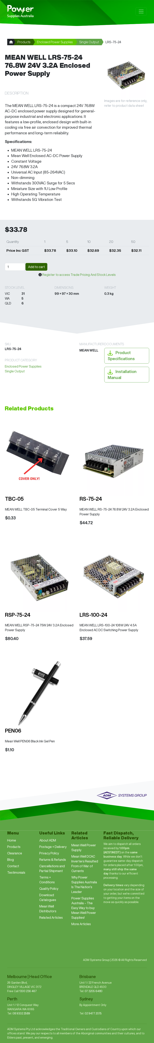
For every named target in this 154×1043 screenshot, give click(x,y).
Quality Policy (48, 888)
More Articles (81, 924)
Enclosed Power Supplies (55, 42)
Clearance (14, 853)
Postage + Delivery (53, 846)
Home (11, 840)
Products (23, 42)
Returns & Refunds (52, 859)
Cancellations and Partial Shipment (52, 868)
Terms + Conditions (47, 880)
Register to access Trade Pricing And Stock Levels (79, 274)
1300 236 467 (28, 991)
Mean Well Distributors (47, 909)
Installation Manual (122, 374)
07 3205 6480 (93, 991)
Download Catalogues (47, 897)
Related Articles (51, 917)
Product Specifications (121, 355)
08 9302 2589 (21, 1013)
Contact (13, 866)
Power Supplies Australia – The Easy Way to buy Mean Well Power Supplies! (83, 908)
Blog (10, 859)
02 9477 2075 (93, 1013)
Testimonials (16, 872)
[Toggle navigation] (141, 11)
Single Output (89, 42)
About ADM (47, 840)
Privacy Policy (49, 853)
